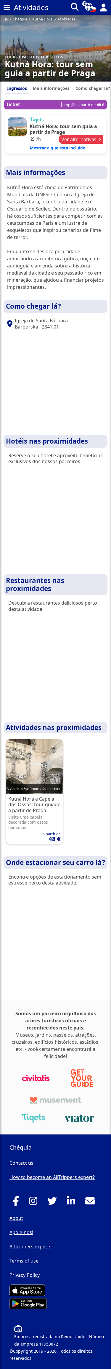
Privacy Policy (24, 1275)
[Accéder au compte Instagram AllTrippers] (35, 1202)
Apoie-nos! (21, 1232)
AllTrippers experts (30, 1246)
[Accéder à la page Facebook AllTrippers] (17, 1202)
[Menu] (6, 7)
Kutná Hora (42, 19)
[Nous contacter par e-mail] (91, 1202)
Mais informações (51, 88)
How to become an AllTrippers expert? (52, 1177)
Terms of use (23, 1261)
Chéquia (20, 19)
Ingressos (17, 88)
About (16, 1218)
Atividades (66, 19)
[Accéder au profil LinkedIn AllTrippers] (72, 1202)
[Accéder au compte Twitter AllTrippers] (53, 1202)
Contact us (21, 1163)
